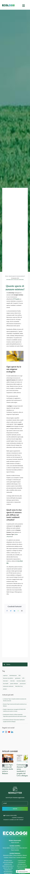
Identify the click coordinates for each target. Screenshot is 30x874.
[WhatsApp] (18, 608)
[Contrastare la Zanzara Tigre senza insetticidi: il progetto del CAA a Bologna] (22, 755)
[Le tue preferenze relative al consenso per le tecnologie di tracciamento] (22, 871)
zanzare (5, 686)
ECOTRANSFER (21, 860)
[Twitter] (10, 608)
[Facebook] (7, 608)
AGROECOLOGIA (22, 858)
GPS (23, 675)
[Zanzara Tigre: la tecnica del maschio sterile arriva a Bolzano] (7, 755)
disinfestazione (13, 673)
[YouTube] (9, 729)
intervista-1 (5, 678)
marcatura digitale (21, 678)
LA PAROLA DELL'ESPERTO (22, 870)
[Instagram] (6, 729)
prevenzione (23, 681)
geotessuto (17, 675)
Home (6, 273)
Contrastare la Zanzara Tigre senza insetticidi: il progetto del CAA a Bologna (22, 767)
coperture (5, 673)
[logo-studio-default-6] (8, 3)
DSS (20, 673)
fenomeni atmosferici (8, 675)
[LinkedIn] (14, 608)
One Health (5, 681)
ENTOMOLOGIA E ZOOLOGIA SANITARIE (15, 276)
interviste (12, 678)
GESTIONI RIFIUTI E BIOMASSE (22, 866)
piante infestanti (14, 681)
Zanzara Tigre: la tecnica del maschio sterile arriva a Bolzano (7, 766)
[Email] (22, 608)
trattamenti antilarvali (8, 683)
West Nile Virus (19, 683)
